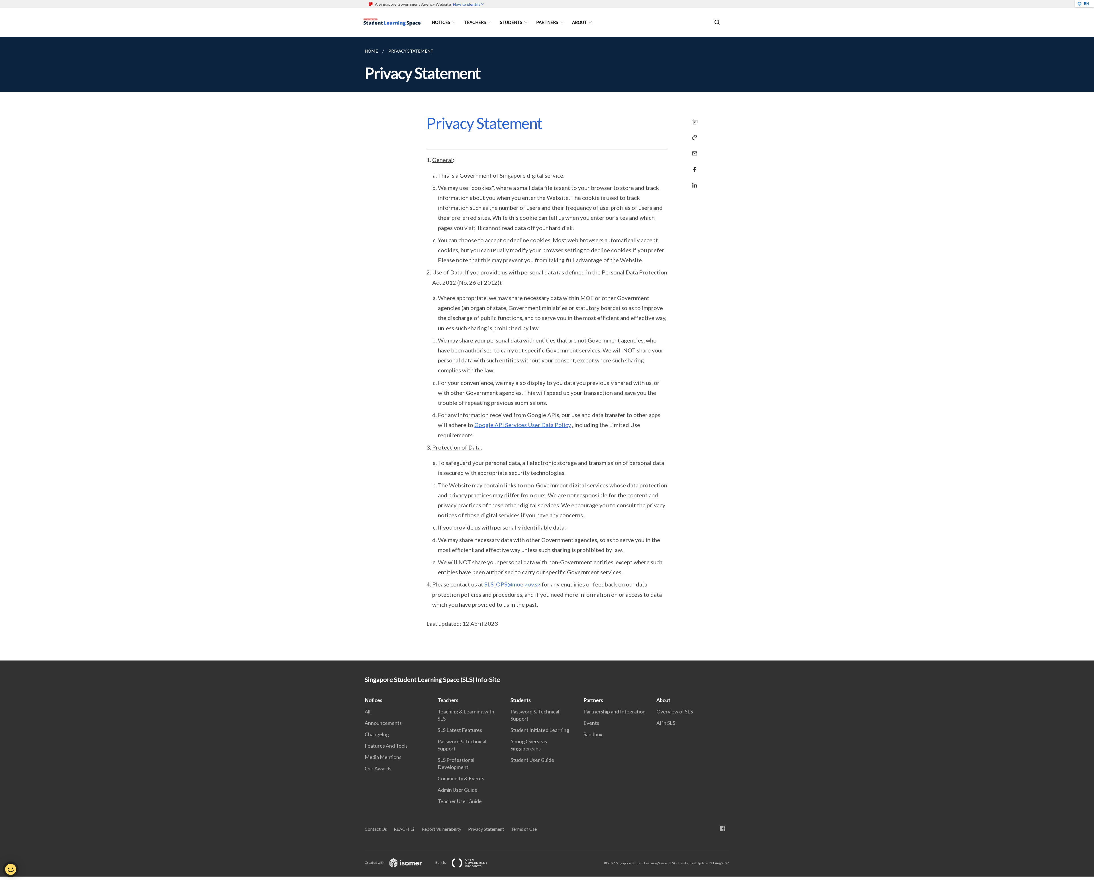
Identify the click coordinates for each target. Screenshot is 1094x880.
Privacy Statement (486, 829)
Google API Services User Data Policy (522, 424)
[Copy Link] (692, 137)
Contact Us (376, 829)
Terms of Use (524, 829)
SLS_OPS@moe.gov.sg (512, 584)
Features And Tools (386, 745)
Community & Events (461, 778)
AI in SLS (665, 723)
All (367, 711)
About (579, 22)
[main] (547, 348)
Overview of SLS (674, 711)
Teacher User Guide (460, 801)
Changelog (377, 734)
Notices (441, 22)
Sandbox (592, 734)
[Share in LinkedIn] (692, 181)
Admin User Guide (457, 790)
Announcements (383, 723)
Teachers (475, 22)
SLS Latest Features (460, 730)
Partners (547, 22)
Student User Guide (532, 760)
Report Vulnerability (441, 829)
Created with (375, 862)
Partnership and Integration (614, 711)
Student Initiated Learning (540, 730)
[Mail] (692, 150)
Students (511, 22)
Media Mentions (383, 757)
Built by (441, 862)
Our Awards (378, 768)
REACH (401, 829)
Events (591, 723)
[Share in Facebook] (692, 166)
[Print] (692, 121)
